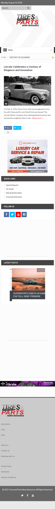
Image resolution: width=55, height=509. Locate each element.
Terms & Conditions (8, 476)
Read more (37, 118)
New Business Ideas (14, 193)
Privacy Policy (6, 465)
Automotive (5, 422)
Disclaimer (5, 470)
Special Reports (12, 185)
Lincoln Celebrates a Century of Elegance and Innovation (22, 68)
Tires (3, 428)
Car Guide (9, 189)
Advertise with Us (8, 454)
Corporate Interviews (14, 197)
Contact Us (5, 449)
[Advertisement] (27, 239)
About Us (4, 443)
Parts (3, 433)
